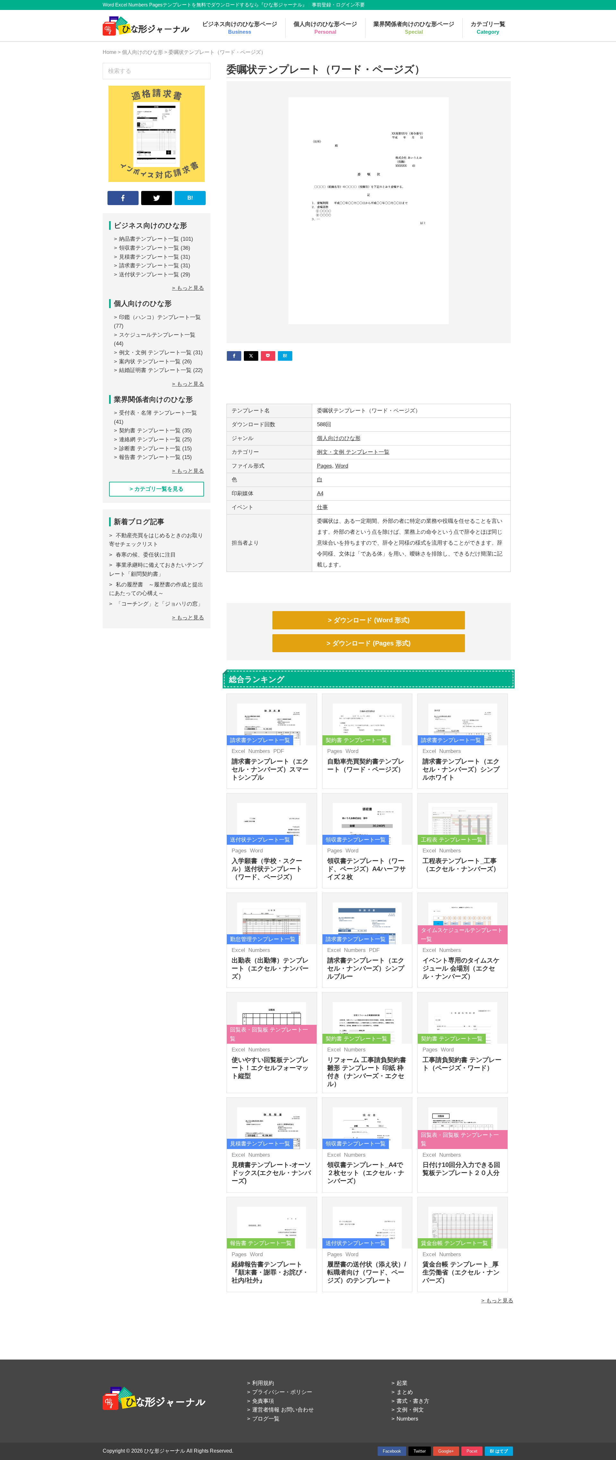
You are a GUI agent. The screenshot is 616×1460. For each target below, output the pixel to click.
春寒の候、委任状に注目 (146, 555)
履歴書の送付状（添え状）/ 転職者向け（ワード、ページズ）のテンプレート (366, 1272)
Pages (324, 466)
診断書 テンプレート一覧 (150, 448)
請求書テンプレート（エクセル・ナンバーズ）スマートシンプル (270, 769)
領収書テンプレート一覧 (149, 248)
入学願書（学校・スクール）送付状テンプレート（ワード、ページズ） (267, 868)
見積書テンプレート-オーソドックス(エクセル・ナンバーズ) (271, 1172)
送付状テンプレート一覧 (149, 275)
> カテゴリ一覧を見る (157, 489)
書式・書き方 (413, 1401)
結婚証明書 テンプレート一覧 (155, 370)
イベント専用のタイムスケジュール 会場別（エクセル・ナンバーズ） (461, 968)
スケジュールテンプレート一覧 (157, 335)
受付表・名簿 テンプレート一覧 (158, 413)
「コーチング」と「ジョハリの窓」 (159, 604)
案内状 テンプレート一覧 (150, 362)
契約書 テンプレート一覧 (150, 431)
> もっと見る (497, 1301)
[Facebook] (234, 355)
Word (341, 466)
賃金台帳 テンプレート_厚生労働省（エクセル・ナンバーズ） (461, 1272)
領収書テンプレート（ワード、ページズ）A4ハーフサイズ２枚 (366, 868)
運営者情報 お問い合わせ (283, 1410)
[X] (251, 355)
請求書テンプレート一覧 (149, 266)
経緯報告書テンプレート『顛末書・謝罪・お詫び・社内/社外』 (270, 1272)
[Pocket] (268, 355)
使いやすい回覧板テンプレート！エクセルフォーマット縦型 (270, 1067)
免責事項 (263, 1401)
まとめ (405, 1392)
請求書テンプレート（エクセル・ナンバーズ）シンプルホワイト (461, 769)
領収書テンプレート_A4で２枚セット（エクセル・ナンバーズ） (365, 1172)
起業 (402, 1383)
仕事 (322, 507)
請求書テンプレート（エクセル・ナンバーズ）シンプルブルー (365, 968)
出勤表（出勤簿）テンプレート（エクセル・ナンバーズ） (270, 968)
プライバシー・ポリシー (282, 1392)
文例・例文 (410, 1410)
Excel (238, 751)
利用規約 (263, 1383)
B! (190, 198)
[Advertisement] (368, 380)
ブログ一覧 (265, 1419)
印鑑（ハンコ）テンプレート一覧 (160, 317)
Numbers (259, 751)
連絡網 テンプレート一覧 (150, 439)
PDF (278, 751)
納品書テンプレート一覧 (149, 239)
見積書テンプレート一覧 (149, 257)
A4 (320, 493)
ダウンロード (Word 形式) (372, 620)
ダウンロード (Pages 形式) (371, 643)
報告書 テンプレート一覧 (150, 457)
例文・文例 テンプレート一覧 (353, 452)
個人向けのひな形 (339, 438)
